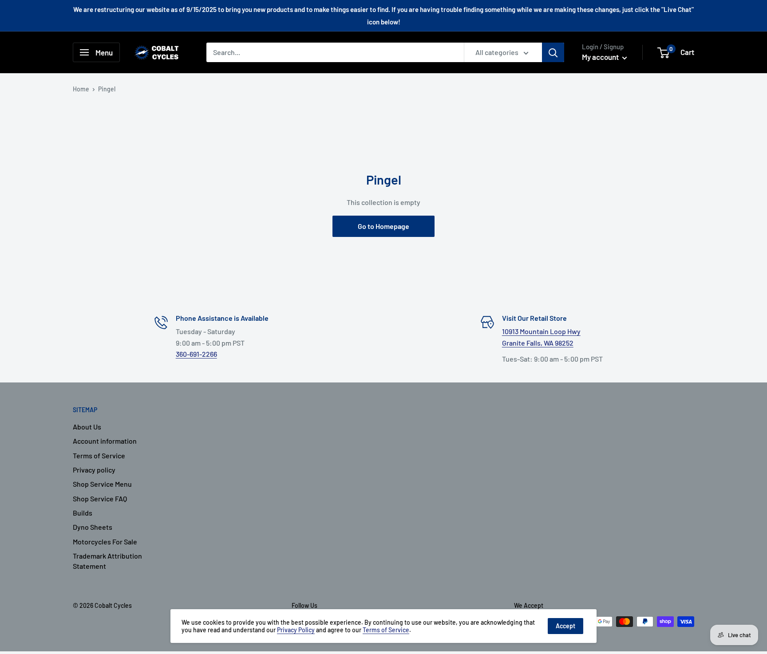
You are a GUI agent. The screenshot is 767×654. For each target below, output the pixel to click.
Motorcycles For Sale (105, 541)
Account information (105, 441)
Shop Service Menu (102, 484)
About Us (87, 426)
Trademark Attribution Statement (107, 561)
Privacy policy (94, 469)
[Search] (553, 52)
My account (601, 56)
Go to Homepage (383, 226)
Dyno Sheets (92, 527)
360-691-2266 (196, 354)
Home (81, 89)
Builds (82, 512)
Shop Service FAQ (100, 498)
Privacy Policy (296, 630)
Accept (565, 626)
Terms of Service (99, 455)
